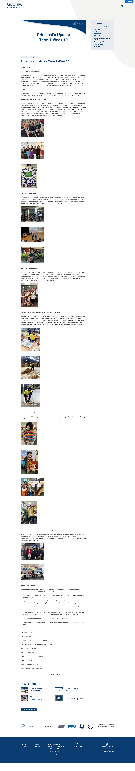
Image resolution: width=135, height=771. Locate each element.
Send (48, 674)
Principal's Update (24, 57)
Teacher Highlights (99, 42)
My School (23, 754)
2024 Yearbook (35, 697)
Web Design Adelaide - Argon (108, 751)
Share (53, 674)
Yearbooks (97, 46)
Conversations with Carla (101, 26)
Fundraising (97, 29)
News (95, 31)
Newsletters (97, 33)
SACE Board (24, 750)
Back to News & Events (29, 709)
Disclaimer (37, 750)
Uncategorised (33, 57)
